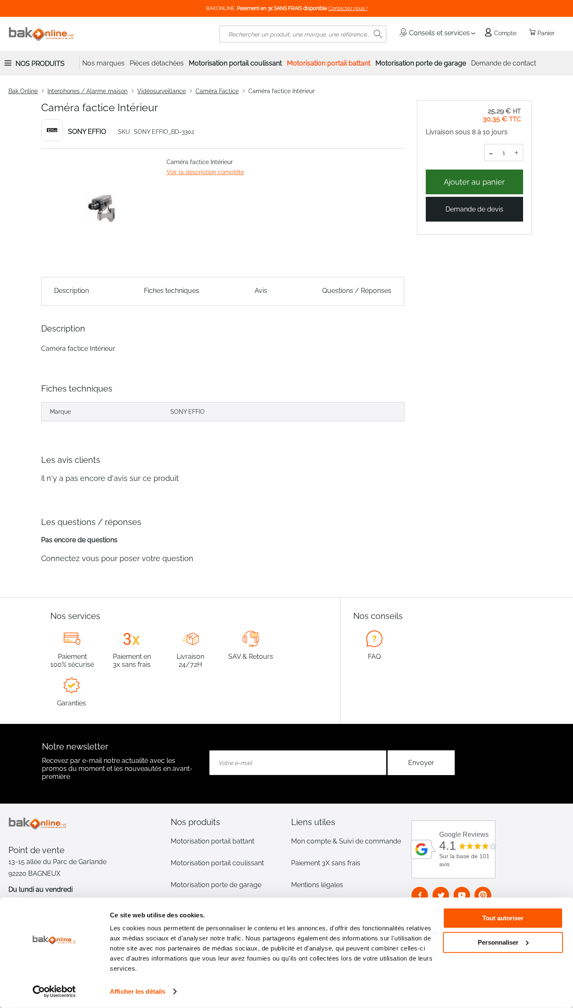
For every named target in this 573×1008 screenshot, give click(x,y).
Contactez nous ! (347, 8)
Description (71, 291)
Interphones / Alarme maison (87, 91)
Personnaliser (498, 941)
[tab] (226, 822)
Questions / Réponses (356, 291)
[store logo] (41, 34)
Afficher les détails (137, 991)
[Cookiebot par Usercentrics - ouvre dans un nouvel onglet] (54, 991)
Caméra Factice (217, 91)
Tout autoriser (503, 918)
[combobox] (302, 34)
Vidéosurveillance (161, 91)
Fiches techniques (171, 291)
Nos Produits (40, 64)
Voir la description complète (205, 172)
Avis (261, 291)
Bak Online (23, 91)
